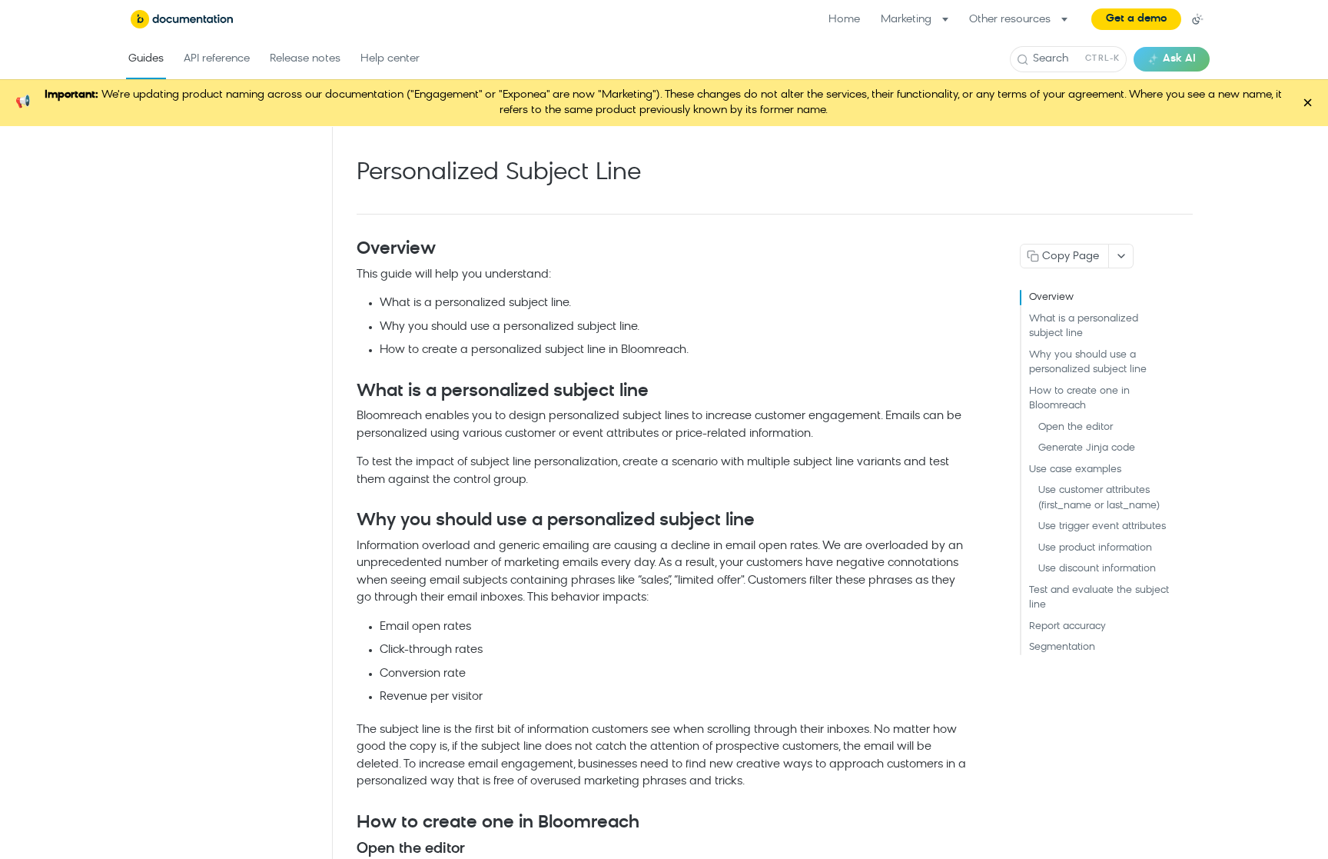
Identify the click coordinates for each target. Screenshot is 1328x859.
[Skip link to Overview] (346, 250)
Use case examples (1075, 469)
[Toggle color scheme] (1197, 19)
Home (844, 19)
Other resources (1010, 19)
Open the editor (1075, 427)
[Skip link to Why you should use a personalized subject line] (346, 521)
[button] (1136, 19)
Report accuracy (1067, 626)
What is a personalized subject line (1083, 326)
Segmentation (1062, 647)
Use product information (1095, 548)
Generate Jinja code (1086, 448)
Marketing (906, 19)
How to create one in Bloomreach (1079, 398)
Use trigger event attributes (1102, 526)
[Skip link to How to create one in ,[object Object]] (346, 823)
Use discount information (1097, 569)
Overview (1051, 297)
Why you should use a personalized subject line (1088, 362)
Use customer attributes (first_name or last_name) (1099, 498)
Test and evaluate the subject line (1099, 598)
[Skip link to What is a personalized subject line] (346, 392)
